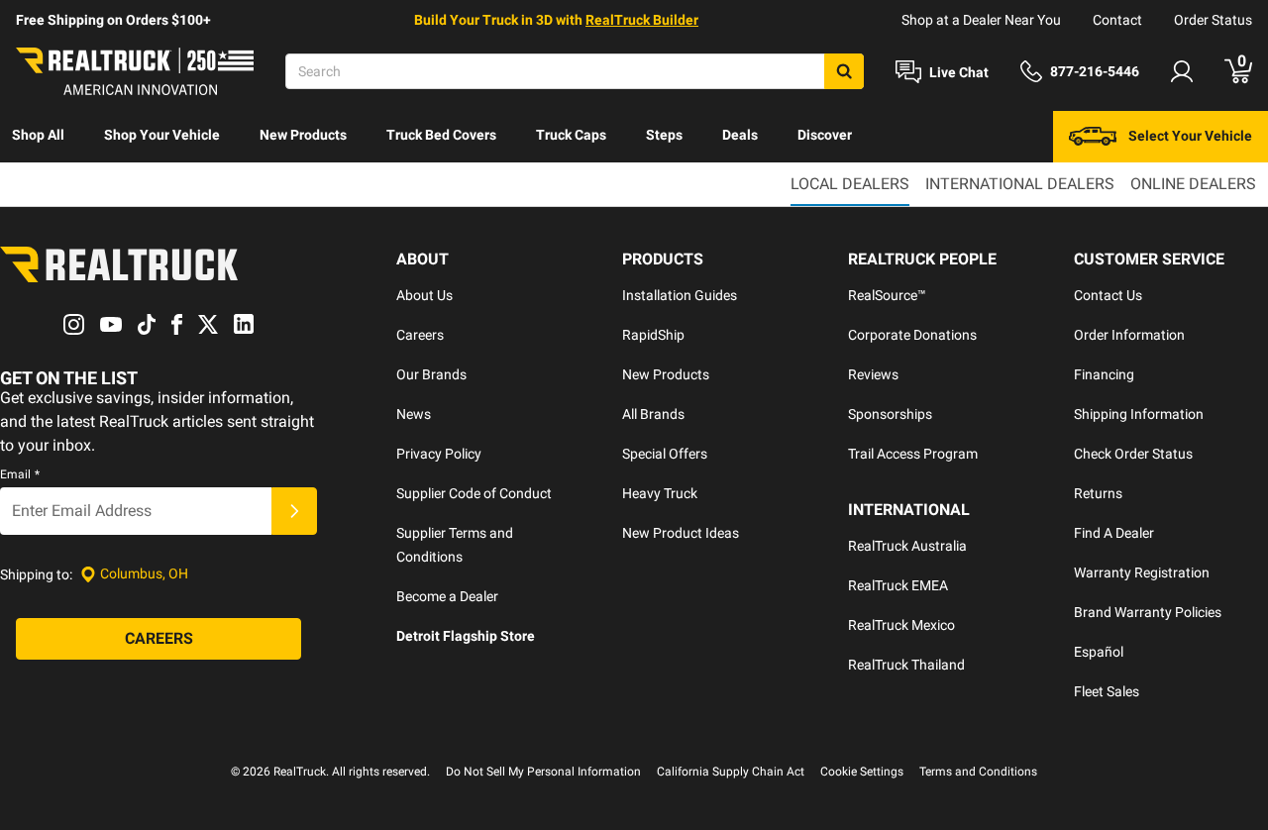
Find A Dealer (1114, 533)
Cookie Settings (861, 771)
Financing (1104, 374)
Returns (1098, 493)
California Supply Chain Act (730, 771)
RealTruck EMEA (898, 585)
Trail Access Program (913, 454)
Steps (664, 135)
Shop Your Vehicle (162, 135)
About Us (424, 295)
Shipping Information (1139, 414)
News (413, 414)
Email (20, 474)
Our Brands (431, 374)
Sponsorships (890, 414)
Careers (420, 335)
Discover (824, 135)
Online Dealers (1193, 183)
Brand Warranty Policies (1147, 612)
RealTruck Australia (907, 546)
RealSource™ (887, 295)
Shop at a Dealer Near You (981, 20)
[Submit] (294, 511)
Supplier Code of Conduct (474, 493)
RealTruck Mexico (901, 625)
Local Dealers (850, 183)
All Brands (653, 414)
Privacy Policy (438, 454)
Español (1098, 652)
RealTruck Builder (641, 20)
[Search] (844, 71)
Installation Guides (679, 295)
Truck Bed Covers (441, 135)
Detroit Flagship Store (465, 636)
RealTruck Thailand (906, 665)
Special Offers (664, 454)
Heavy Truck (659, 493)
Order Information (1129, 335)
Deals (740, 135)
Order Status (1213, 20)
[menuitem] (38, 136)
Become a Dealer (447, 596)
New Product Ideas (680, 533)
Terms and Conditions (978, 771)
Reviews (873, 374)
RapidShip (653, 335)
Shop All (38, 135)
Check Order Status (1133, 454)
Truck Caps (571, 135)
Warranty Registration (1142, 572)
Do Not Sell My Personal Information (543, 771)
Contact (1117, 20)
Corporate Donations (912, 335)
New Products (303, 135)
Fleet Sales (1106, 691)
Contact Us (1108, 295)
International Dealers (1019, 183)
